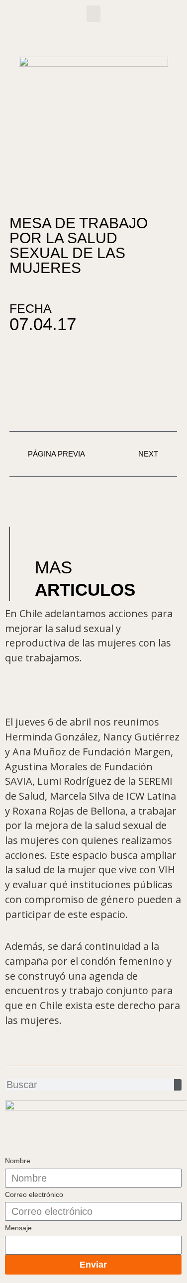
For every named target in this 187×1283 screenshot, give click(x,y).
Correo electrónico (34, 1194)
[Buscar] (178, 1085)
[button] (93, 13)
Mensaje (18, 1228)
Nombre (17, 1161)
